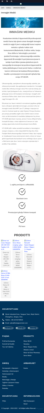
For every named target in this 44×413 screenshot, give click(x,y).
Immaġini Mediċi (19, 8)
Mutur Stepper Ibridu (30, 347)
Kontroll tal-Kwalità (8, 344)
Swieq (8, 8)
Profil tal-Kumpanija (8, 341)
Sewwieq (26, 344)
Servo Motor (28, 355)
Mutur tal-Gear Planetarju (32, 352)
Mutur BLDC (28, 341)
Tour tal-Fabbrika (7, 347)
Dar (2, 8)
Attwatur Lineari (29, 350)
